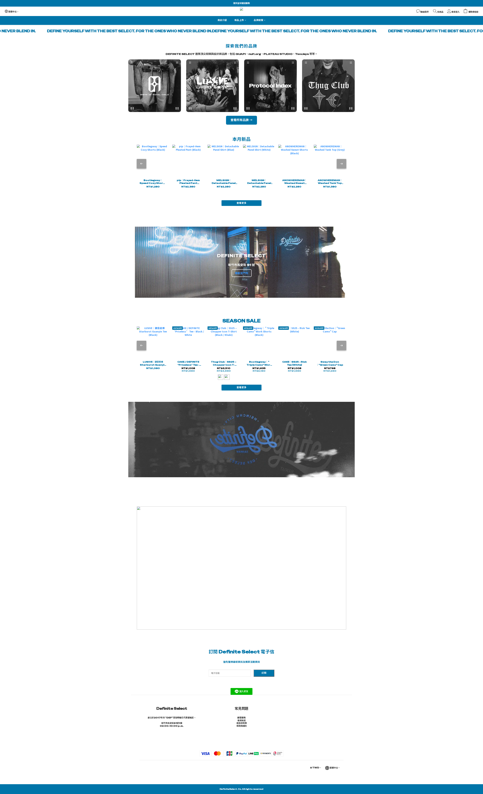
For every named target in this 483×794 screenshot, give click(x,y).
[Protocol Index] (270, 85)
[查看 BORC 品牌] (154, 85)
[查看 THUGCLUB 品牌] (328, 85)
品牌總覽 (258, 20)
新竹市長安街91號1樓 (171, 723)
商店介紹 (222, 20)
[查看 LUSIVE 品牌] (212, 85)
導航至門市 (241, 273)
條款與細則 (241, 726)
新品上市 (239, 20)
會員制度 (241, 720)
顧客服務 (241, 717)
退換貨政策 (241, 723)
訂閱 (263, 672)
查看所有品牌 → (241, 120)
